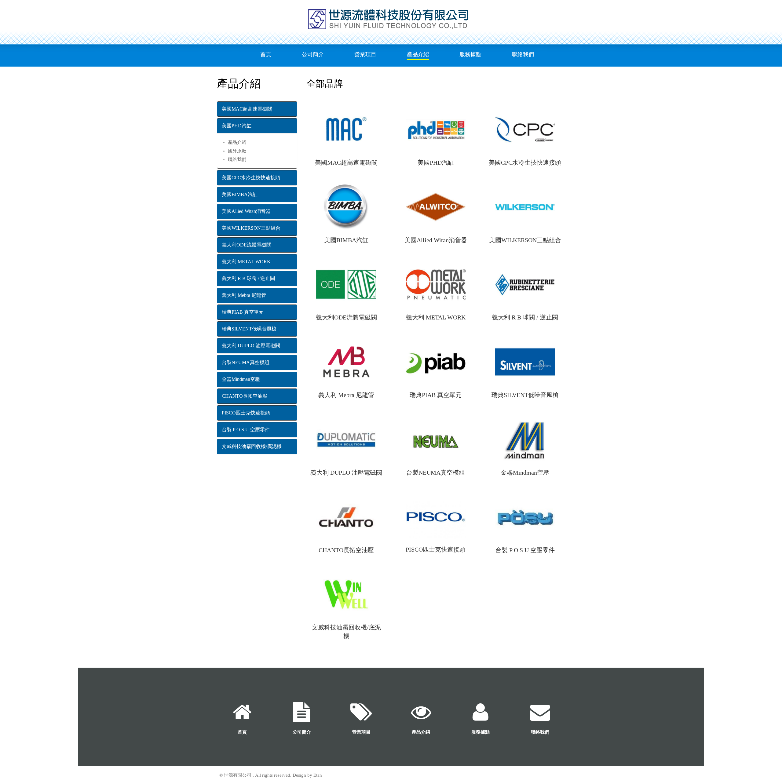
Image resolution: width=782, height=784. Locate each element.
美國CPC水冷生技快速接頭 (251, 177)
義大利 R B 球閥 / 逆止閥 (248, 278)
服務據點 (470, 54)
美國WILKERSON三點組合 (251, 228)
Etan (317, 775)
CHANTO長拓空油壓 (244, 396)
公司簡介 (313, 54)
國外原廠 (237, 150)
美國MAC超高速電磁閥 (247, 108)
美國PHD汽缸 (236, 125)
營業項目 (365, 54)
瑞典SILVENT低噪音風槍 (249, 328)
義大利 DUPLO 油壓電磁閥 (251, 345)
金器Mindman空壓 (241, 379)
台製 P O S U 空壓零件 (246, 429)
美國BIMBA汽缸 (240, 194)
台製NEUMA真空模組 (245, 362)
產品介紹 (418, 54)
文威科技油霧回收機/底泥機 (252, 446)
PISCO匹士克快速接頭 (246, 412)
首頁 (265, 54)
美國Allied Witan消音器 (246, 211)
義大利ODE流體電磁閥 (246, 244)
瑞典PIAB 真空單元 (243, 312)
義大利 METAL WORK (246, 261)
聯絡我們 (523, 54)
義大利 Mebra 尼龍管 (244, 295)
